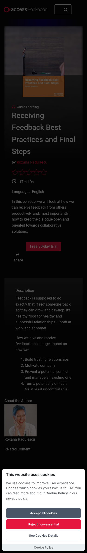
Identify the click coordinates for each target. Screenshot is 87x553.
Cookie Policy (56, 493)
